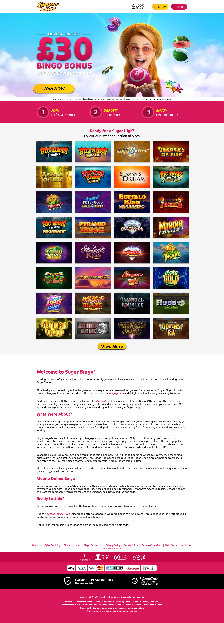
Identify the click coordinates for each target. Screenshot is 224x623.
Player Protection (93, 545)
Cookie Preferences (112, 548)
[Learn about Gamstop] (114, 569)
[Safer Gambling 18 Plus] (135, 582)
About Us (36, 545)
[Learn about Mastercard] (100, 569)
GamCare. (134, 610)
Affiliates (186, 545)
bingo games (116, 393)
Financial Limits (72, 545)
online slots (100, 401)
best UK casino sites (58, 513)
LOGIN (179, 6)
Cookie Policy (131, 545)
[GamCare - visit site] (149, 581)
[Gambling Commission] (149, 569)
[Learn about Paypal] (92, 569)
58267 (140, 607)
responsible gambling (108, 610)
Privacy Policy (113, 545)
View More (112, 346)
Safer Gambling (52, 545)
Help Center (171, 545)
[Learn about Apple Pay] (71, 569)
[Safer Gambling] (89, 581)
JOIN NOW (160, 6)
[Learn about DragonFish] (132, 569)
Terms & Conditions (152, 545)
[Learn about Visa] (81, 569)
